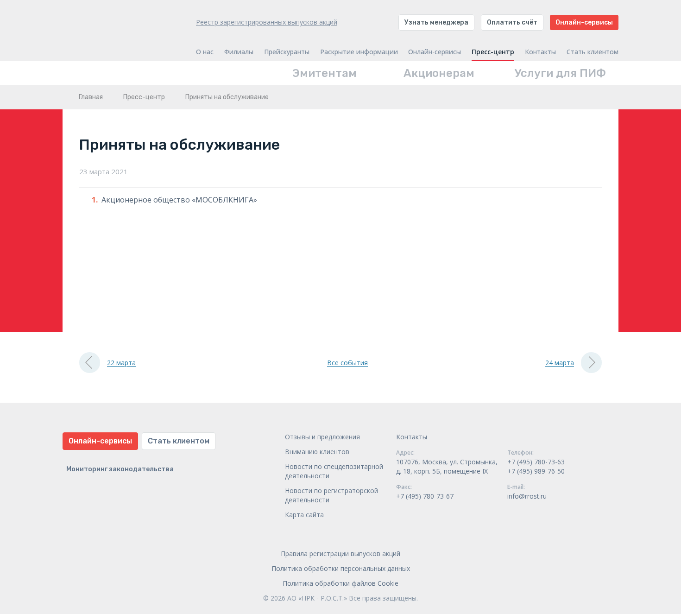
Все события (347, 362)
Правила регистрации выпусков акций (340, 553)
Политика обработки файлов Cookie (340, 583)
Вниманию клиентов (317, 451)
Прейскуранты (286, 52)
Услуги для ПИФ (560, 73)
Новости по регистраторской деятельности (331, 495)
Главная (91, 97)
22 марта (121, 362)
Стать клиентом (592, 52)
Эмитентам (324, 73)
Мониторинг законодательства (120, 469)
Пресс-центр (493, 52)
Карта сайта (304, 514)
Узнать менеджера (436, 22)
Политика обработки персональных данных (340, 568)
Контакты (540, 52)
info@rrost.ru (527, 496)
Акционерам (439, 73)
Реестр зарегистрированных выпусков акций (266, 22)
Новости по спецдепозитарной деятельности (334, 471)
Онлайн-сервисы (584, 22)
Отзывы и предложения (322, 436)
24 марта (559, 362)
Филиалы (238, 52)
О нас (205, 52)
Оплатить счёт (512, 22)
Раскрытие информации (359, 52)
